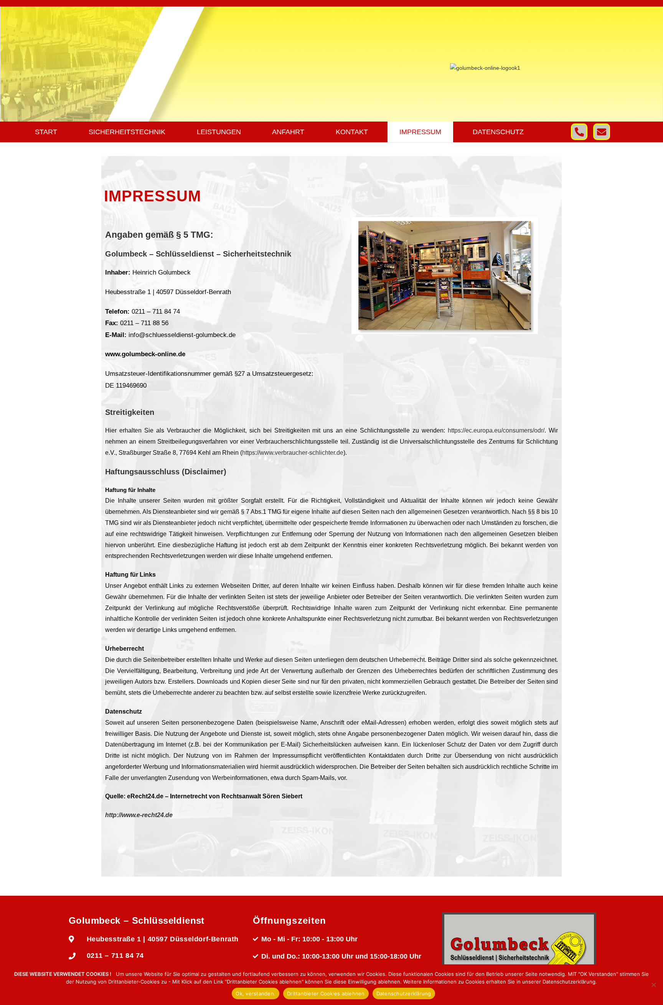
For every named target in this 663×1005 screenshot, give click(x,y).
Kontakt (352, 132)
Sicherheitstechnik (127, 132)
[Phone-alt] (579, 131)
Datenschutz (498, 132)
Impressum (420, 132)
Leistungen (219, 132)
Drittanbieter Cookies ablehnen (326, 993)
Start (46, 132)
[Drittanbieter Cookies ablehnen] (653, 985)
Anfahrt (288, 132)
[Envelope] (601, 131)
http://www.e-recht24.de (139, 815)
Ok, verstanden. (255, 993)
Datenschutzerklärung (403, 993)
